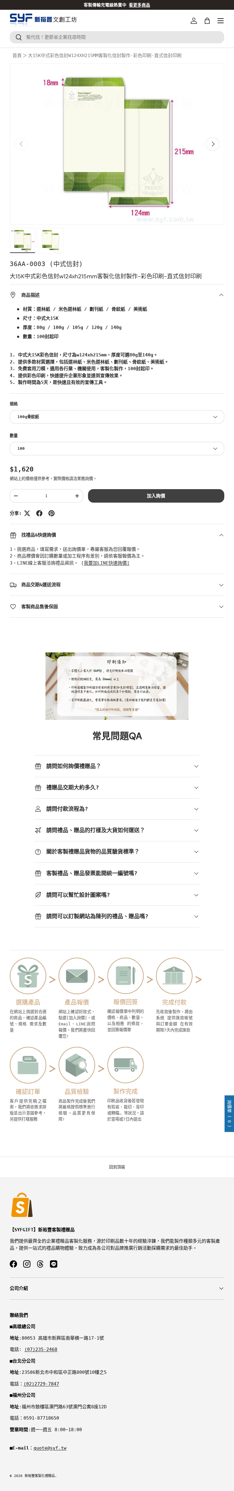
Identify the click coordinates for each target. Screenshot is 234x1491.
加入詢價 (156, 496)
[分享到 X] (27, 513)
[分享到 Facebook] (39, 513)
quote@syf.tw (50, 1448)
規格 (14, 404)
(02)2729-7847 (41, 1384)
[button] (207, 20)
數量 (14, 435)
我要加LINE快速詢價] (106, 563)
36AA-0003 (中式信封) (46, 264)
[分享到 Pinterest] (51, 513)
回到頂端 (117, 1167)
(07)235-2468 (40, 1349)
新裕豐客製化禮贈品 (40, 1476)
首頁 (17, 55)
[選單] (220, 20)
